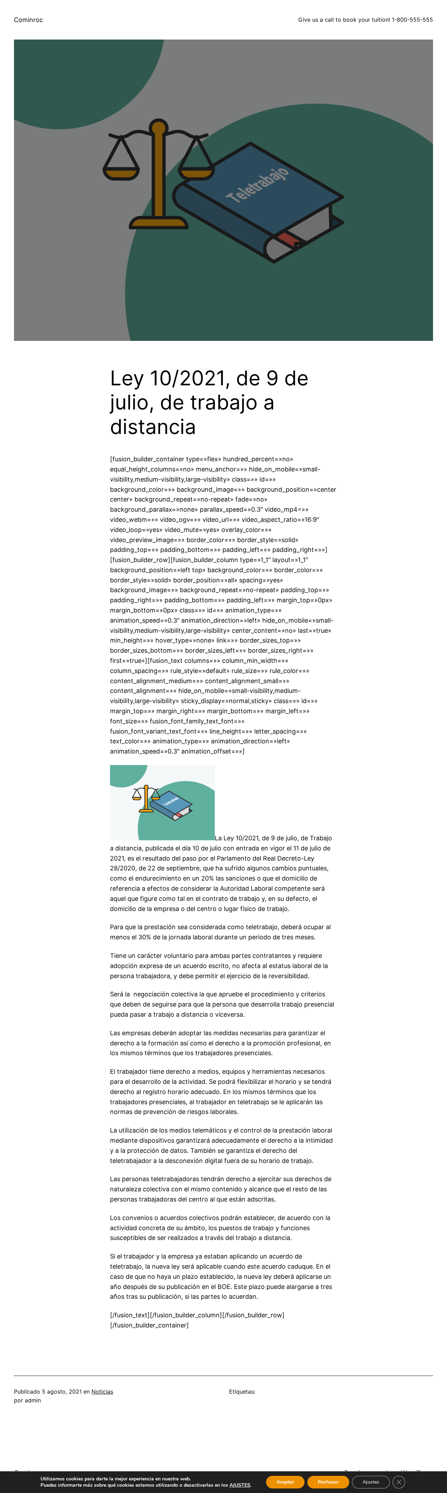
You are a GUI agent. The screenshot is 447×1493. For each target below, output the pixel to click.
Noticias (102, 1391)
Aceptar (285, 1482)
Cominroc (28, 19)
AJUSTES (239, 1485)
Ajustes (370, 1482)
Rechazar (328, 1482)
